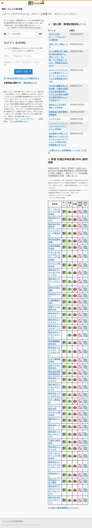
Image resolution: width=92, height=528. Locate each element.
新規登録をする (30, 83)
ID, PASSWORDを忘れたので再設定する (21, 78)
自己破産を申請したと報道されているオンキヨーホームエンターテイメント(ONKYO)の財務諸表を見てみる (58, 139)
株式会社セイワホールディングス (54, 334)
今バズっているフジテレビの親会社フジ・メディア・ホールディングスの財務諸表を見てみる (58, 76)
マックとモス (54, 119)
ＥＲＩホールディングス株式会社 (54, 455)
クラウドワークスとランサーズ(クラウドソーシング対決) (58, 126)
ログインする (22, 72)
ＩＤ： (7, 56)
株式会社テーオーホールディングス (54, 272)
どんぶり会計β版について (19, 121)
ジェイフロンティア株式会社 (54, 233)
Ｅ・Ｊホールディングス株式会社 (54, 211)
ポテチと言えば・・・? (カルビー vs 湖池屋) (57, 37)
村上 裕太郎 (37, 27)
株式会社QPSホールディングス (54, 500)
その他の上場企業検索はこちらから (63, 508)
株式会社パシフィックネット (54, 281)
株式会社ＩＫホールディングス (54, 434)
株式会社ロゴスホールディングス (54, 387)
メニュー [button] (2, 3)
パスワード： (8, 63)
